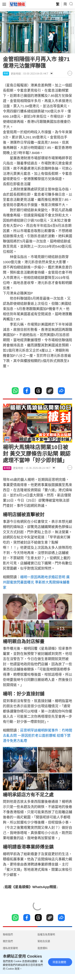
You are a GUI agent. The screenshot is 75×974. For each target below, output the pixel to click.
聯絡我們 (8, 934)
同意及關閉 (59, 962)
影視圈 (7, 468)
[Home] (17, 4)
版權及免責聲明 (46, 934)
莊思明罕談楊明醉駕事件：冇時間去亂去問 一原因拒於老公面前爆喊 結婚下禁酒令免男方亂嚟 (37, 735)
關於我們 (8, 941)
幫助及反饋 (44, 941)
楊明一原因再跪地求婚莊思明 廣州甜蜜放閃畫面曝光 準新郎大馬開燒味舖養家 (36, 582)
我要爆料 (43, 948)
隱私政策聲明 (10, 948)
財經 (6, 73)
